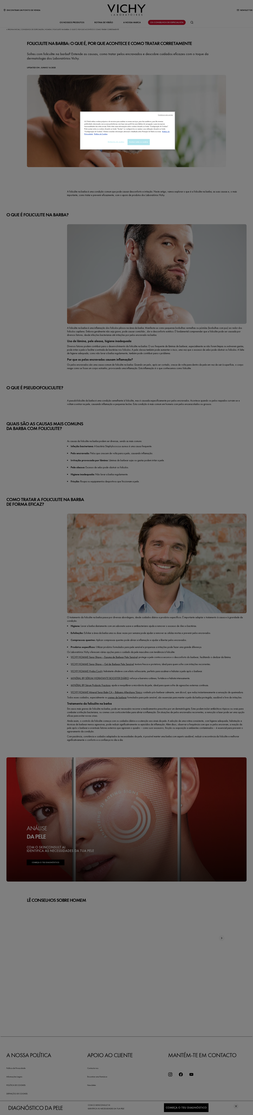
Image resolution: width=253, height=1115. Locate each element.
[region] (127, 130)
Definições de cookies (116, 142)
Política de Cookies (100, 134)
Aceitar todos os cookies (138, 142)
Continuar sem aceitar (165, 115)
